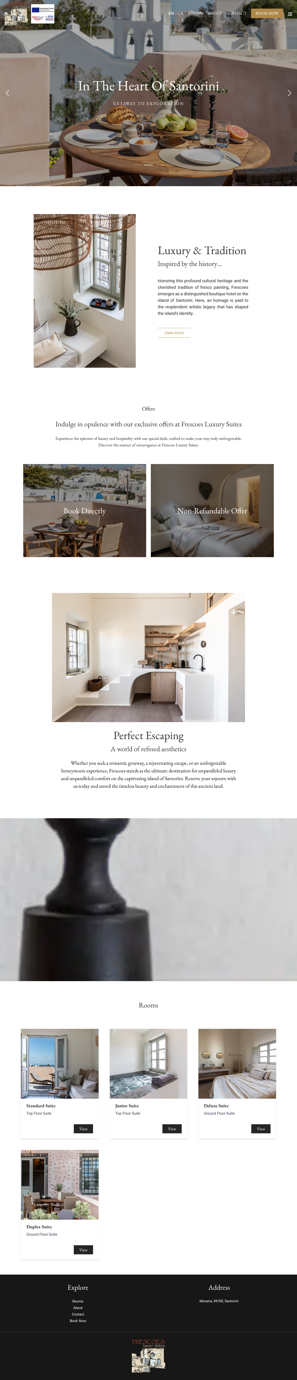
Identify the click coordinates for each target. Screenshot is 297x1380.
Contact (236, 13)
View (83, 1128)
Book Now (267, 13)
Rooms (195, 13)
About (215, 13)
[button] (174, 333)
